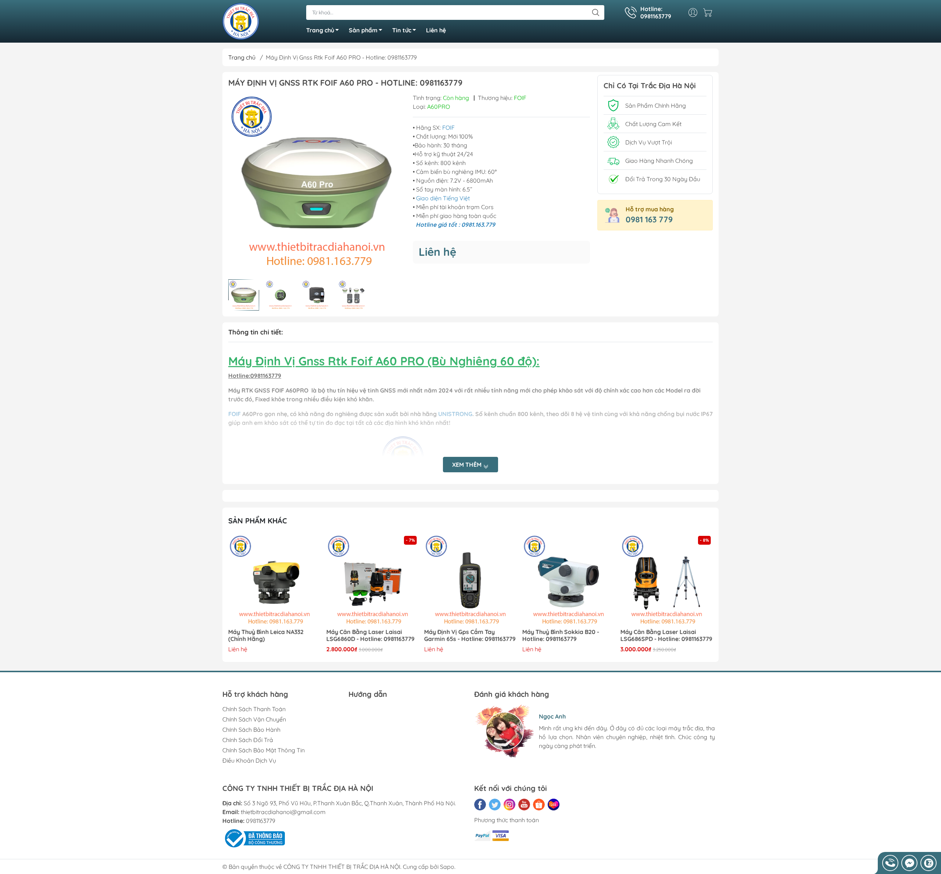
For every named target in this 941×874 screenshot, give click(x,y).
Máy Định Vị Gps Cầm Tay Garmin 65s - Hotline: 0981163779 (372, 635)
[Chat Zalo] (928, 863)
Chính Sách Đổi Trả (247, 740)
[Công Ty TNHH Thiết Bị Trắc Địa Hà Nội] (240, 20)
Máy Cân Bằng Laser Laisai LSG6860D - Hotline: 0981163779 (272, 635)
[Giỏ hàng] (709, 12)
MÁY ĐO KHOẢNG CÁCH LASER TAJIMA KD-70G (662, 635)
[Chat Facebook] (909, 863)
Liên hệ (436, 30)
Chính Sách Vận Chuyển (254, 719)
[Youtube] (524, 804)
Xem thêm (467, 464)
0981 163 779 (649, 219)
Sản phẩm (363, 30)
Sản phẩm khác (257, 520)
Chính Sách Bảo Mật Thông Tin (263, 750)
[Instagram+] (509, 804)
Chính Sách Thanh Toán (254, 709)
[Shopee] (539, 804)
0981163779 (260, 820)
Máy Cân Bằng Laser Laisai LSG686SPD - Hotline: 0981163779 (568, 635)
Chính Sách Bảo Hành (251, 729)
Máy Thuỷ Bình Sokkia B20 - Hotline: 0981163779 (462, 635)
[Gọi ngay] (890, 863)
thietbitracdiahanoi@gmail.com (283, 812)
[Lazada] (553, 804)
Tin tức (401, 30)
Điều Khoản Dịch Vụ (249, 760)
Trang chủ (320, 30)
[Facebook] (480, 804)
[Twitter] (495, 804)
